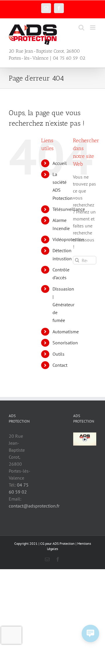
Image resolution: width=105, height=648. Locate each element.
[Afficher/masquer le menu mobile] (93, 27)
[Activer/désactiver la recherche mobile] (81, 27)
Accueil (59, 163)
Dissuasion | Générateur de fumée (63, 304)
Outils (58, 354)
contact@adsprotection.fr (34, 506)
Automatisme (65, 331)
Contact (59, 365)
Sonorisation (65, 343)
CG (42, 543)
